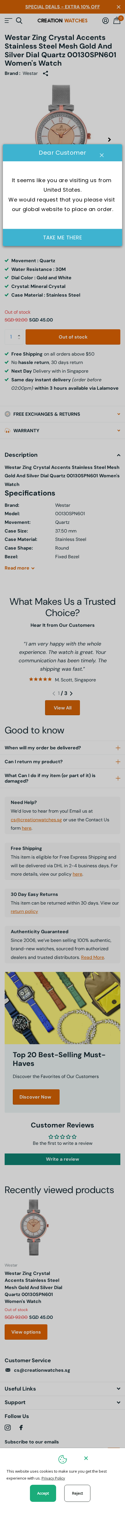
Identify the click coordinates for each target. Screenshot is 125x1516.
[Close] (100, 1458)
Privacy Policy (53, 1478)
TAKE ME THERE (62, 237)
